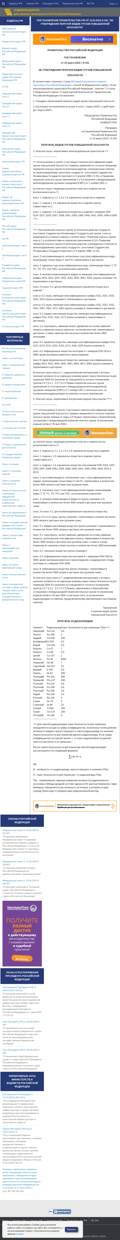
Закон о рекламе (10, 558)
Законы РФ (32, 3)
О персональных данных (14, 421)
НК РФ (5, 239)
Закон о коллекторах (12, 358)
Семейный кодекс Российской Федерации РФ (14, 268)
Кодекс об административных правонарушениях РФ (13, 200)
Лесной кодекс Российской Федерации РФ (14, 229)
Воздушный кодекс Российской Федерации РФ (14, 64)
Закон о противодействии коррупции (10, 548)
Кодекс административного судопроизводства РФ (13, 171)
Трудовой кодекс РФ (12, 288)
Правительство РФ (72, 3)
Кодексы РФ (15, 3)
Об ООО (6, 404)
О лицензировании (11, 391)
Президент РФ (50, 3)
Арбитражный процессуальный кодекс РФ (14, 31)
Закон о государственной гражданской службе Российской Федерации (14, 525)
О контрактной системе (14, 428)
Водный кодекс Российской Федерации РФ (14, 51)
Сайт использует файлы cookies (89, 1236)
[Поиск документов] (3, 4)
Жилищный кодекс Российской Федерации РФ (14, 151)
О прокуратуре (9, 398)
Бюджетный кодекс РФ (13, 41)
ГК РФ (5, 87)
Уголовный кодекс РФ (13, 326)
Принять (71, 1229)
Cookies (20, 1234)
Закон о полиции (10, 464)
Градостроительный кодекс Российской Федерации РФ (12, 77)
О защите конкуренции (13, 384)
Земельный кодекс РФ (13, 161)
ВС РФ (90, 3)
